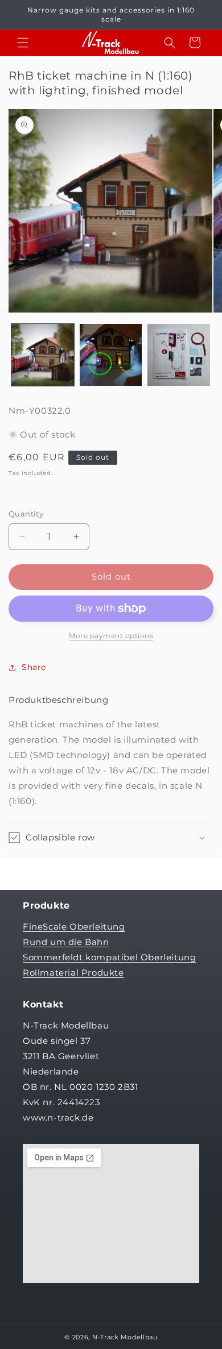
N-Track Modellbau (125, 1337)
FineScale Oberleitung (74, 926)
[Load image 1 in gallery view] (42, 355)
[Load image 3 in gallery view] (178, 355)
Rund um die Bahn (66, 941)
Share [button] (34, 667)
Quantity (26, 513)
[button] (22, 42)
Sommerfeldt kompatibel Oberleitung (109, 957)
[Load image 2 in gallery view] (111, 355)
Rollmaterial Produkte (73, 972)
